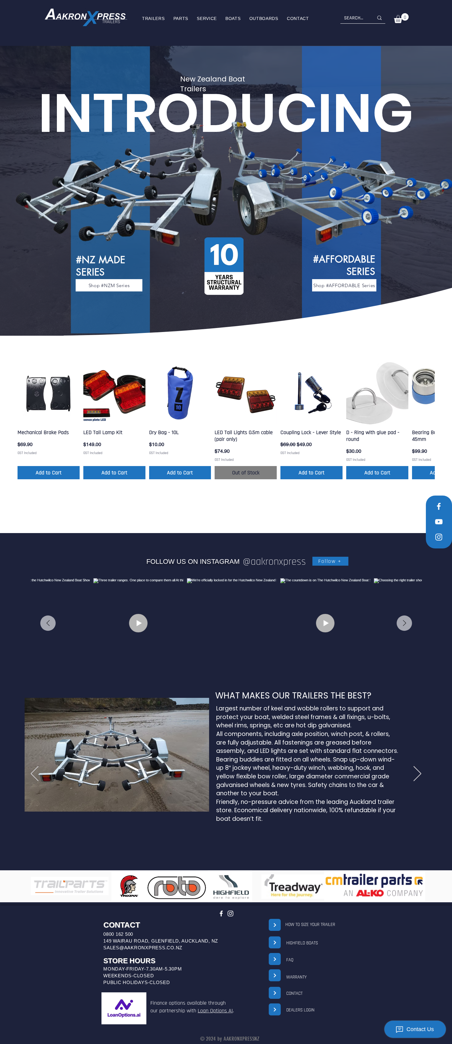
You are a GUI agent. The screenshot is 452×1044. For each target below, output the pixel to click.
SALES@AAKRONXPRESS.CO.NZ (142, 947)
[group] (226, 421)
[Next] (417, 774)
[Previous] (34, 774)
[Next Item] (404, 623)
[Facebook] (221, 913)
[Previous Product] (6, 393)
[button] (233, 18)
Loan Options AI (215, 1010)
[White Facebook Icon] (438, 506)
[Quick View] (49, 393)
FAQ (289, 960)
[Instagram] (230, 913)
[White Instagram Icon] (438, 537)
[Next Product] (446, 393)
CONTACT (294, 993)
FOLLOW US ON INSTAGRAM (193, 561)
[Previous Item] (48, 623)
